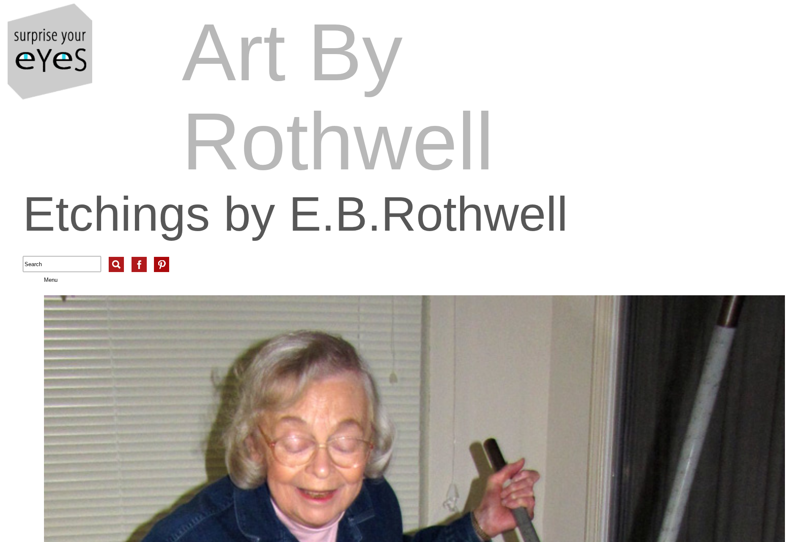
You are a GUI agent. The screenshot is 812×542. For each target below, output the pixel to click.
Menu (41, 280)
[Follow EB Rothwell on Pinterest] (161, 256)
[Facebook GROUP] (139, 256)
